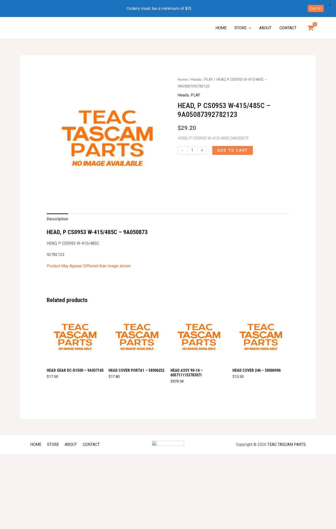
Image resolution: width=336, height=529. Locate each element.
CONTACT (287, 28)
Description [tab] (57, 219)
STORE (240, 28)
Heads (196, 79)
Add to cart (232, 150)
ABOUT (265, 28)
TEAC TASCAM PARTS (286, 444)
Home (182, 79)
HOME (221, 28)
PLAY (209, 79)
